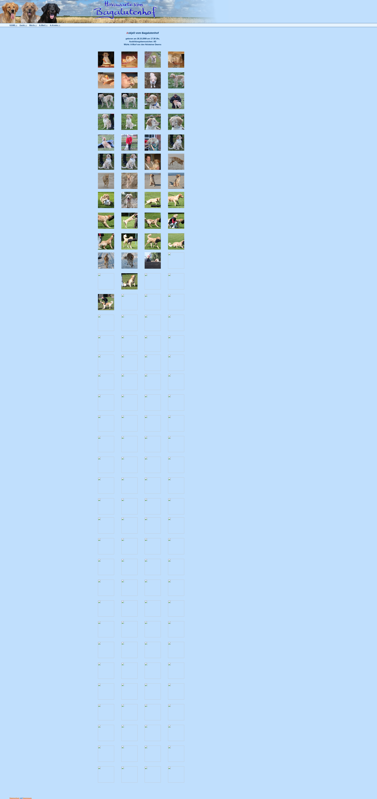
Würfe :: (33, 25)
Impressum (27, 798)
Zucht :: (23, 25)
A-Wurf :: (43, 25)
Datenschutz (14, 798)
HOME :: (13, 25)
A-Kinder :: (55, 25)
